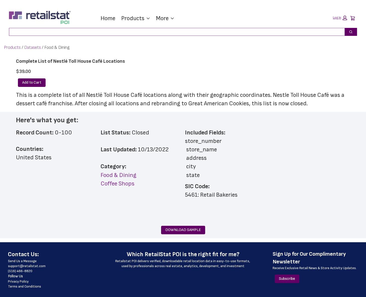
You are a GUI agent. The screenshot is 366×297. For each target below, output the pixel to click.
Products (132, 18)
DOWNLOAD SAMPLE (183, 230)
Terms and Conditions (24, 286)
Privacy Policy (18, 281)
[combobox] (175, 32)
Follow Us (15, 276)
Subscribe (287, 278)
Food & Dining (118, 175)
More (162, 18)
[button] (340, 18)
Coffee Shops (117, 183)
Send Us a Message (22, 261)
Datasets (32, 47)
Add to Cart (31, 82)
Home (108, 18)
